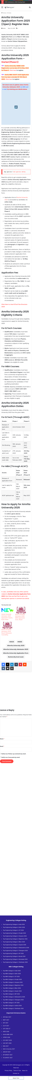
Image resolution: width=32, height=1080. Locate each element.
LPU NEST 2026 (7, 1040)
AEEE (20, 642)
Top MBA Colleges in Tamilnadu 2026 (13, 1008)
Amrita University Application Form (16, 653)
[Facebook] (3, 664)
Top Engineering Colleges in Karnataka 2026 (15, 959)
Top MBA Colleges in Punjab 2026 (12, 979)
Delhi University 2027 (9, 1049)
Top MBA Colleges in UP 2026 (11, 976)
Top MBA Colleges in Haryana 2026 (12, 982)
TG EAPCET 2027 (7, 1057)
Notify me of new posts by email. (11, 757)
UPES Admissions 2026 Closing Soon (15, 2)
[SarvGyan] (9, 7)
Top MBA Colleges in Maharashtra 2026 (14, 997)
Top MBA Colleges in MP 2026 (11, 994)
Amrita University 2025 (16, 645)
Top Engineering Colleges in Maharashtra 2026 (16, 947)
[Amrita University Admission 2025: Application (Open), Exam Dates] (7, 610)
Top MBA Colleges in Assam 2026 (12, 991)
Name (2, 739)
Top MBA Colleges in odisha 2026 (12, 1005)
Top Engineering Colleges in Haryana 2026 (15, 936)
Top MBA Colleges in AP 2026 (11, 1002)
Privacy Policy (8, 1070)
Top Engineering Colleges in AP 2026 (13, 953)
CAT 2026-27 (6, 1028)
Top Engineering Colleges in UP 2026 (13, 930)
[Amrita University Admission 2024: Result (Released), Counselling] (7, 625)
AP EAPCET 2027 (7, 1054)
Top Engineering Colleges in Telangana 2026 (15, 950)
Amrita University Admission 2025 (16, 649)
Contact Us (16, 1073)
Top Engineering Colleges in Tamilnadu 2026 (15, 962)
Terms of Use (17, 1070)
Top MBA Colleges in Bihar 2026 (12, 988)
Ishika (4, 28)
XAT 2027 (5, 1022)
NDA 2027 (6, 1046)
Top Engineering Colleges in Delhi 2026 (14, 927)
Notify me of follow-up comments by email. (14, 753)
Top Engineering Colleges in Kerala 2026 (14, 956)
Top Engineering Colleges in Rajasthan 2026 (15, 939)
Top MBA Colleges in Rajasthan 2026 (13, 985)
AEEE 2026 (6, 1031)
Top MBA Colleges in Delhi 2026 (12, 973)
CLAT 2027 (6, 1025)
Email (2, 746)
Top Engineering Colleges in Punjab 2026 (14, 933)
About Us (24, 1070)
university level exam (16, 657)
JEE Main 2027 (7, 1017)
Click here (13, 70)
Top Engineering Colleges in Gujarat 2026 (14, 944)
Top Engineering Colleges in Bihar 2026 (14, 942)
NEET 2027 (6, 1020)
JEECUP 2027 (6, 1052)
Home (4, 13)
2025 (12, 642)
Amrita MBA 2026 (8, 1034)
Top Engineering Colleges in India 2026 (14, 924)
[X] (7, 664)
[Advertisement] (16, 690)
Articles (9, 13)
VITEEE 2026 (6, 1037)
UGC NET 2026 (7, 1043)
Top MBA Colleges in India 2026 (12, 970)
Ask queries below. (19, 171)
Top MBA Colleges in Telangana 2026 (13, 999)
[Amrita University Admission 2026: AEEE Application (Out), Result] (21, 610)
